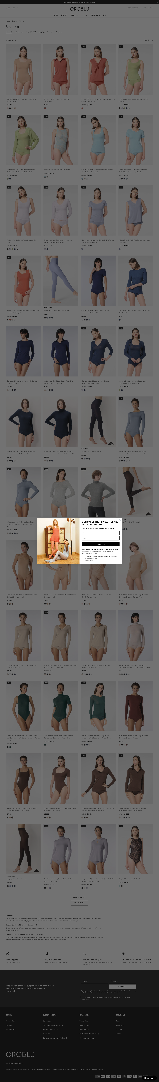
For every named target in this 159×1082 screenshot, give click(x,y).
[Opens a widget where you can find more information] (149, 1078)
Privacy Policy (93, 553)
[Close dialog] (120, 520)
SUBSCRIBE (100, 544)
